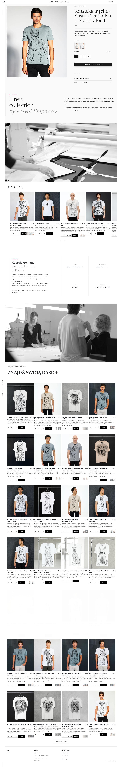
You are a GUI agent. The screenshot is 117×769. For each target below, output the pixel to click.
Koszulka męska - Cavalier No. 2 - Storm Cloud (71, 674)
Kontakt (37, 760)
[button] (93, 74)
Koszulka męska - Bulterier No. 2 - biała (99, 571)
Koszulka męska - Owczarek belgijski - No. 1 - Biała (45, 520)
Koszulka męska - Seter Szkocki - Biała (73, 624)
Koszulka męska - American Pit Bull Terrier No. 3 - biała (72, 725)
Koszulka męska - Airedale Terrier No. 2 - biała (45, 624)
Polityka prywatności (41, 755)
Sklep (76, 6)
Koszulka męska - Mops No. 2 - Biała (45, 724)
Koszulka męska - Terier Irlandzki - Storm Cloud (17, 674)
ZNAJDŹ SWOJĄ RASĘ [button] (30, 373)
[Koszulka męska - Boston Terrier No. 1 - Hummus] (77, 46)
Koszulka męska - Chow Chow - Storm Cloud (98, 417)
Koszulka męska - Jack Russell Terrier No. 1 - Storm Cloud (100, 624)
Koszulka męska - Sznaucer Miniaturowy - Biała (18, 224)
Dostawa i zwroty (40, 758)
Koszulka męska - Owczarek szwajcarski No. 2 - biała (42, 571)
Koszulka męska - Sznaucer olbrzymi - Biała (45, 674)
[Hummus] (27, 233)
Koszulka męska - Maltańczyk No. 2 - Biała (18, 725)
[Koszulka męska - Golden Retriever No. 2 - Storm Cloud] (111, 480)
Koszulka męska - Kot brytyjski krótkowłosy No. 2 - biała (98, 674)
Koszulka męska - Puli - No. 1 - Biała (17, 417)
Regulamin (37, 753)
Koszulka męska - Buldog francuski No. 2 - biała (72, 417)
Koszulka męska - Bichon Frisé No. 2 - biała (18, 624)
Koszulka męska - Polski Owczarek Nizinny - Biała (17, 520)
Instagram (65, 753)
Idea (8, 753)
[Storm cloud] (84, 235)
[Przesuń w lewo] (57, 241)
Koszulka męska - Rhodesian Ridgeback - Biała (97, 520)
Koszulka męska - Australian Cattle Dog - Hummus (44, 417)
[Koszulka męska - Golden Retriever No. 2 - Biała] (114, 480)
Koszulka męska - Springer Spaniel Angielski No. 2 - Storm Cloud (44, 469)
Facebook (65, 755)
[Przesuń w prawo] (65, 241)
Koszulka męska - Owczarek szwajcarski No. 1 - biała (15, 469)
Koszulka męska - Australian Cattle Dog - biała (17, 571)
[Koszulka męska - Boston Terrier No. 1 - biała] (82, 46)
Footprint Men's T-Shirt (42, 223)
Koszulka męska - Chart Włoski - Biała (73, 571)
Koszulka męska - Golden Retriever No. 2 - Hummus (99, 469)
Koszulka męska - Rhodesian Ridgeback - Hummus (70, 520)
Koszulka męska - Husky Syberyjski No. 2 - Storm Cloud (72, 469)
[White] (59, 428)
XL (89, 56)
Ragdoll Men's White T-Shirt (94, 223)
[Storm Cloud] (30, 233)
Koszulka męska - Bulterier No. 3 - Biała (71, 224)
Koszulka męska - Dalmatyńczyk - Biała (99, 725)
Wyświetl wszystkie (61, 741)
